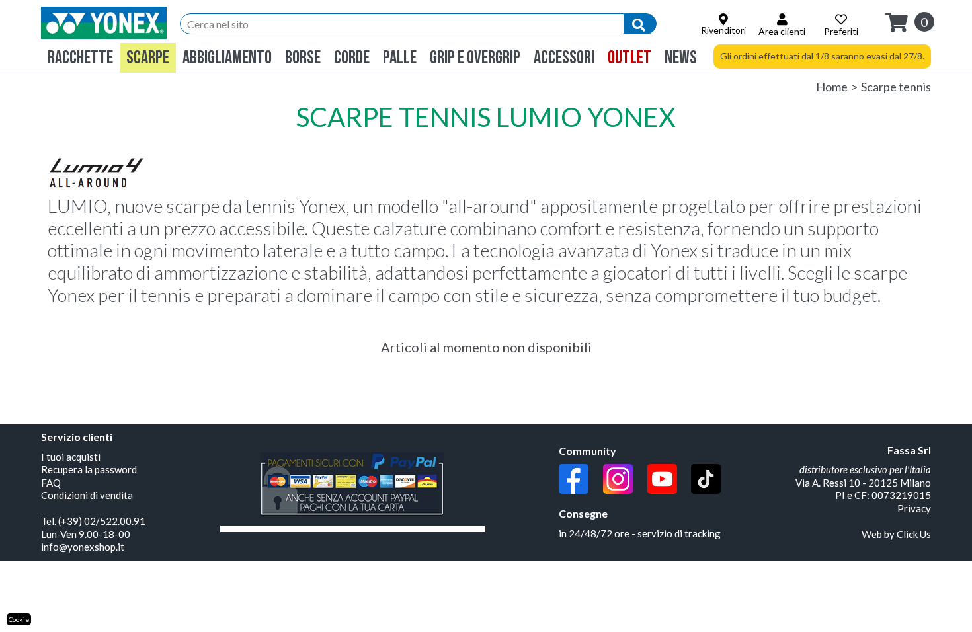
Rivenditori (723, 30)
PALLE (400, 58)
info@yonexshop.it (82, 547)
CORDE (352, 58)
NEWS (681, 58)
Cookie (19, 619)
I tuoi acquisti (71, 457)
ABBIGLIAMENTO (227, 58)
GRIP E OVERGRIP (475, 58)
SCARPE (147, 58)
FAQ (51, 483)
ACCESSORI (564, 58)
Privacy (914, 508)
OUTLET (629, 58)
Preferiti (841, 31)
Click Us (914, 534)
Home (832, 86)
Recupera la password (89, 469)
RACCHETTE (80, 58)
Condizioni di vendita (87, 495)
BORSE (303, 58)
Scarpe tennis (896, 86)
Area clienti (781, 31)
